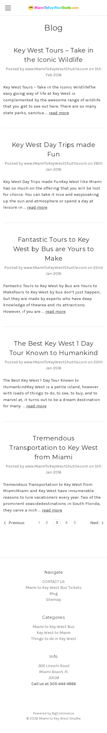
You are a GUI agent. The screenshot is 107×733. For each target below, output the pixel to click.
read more (59, 112)
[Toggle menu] (8, 8)
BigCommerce (63, 713)
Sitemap (53, 599)
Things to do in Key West (53, 638)
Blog (53, 593)
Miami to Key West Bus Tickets (53, 587)
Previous (16, 523)
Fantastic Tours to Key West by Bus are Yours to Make (53, 249)
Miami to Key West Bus (53, 626)
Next (95, 523)
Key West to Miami (53, 632)
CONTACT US (53, 581)
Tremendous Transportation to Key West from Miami (53, 447)
